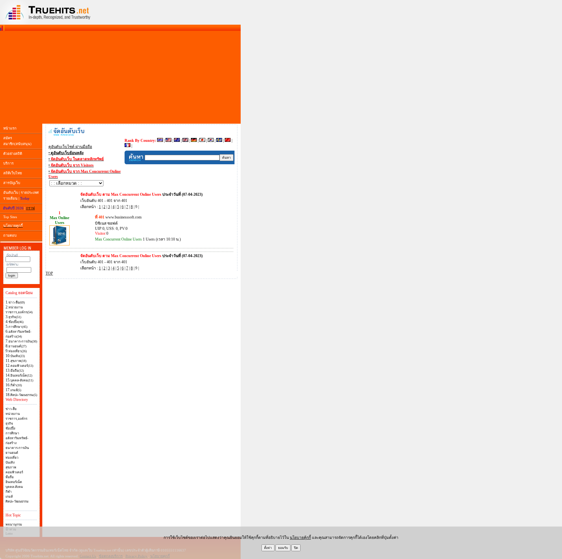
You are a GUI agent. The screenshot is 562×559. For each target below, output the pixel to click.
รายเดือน (10, 198)
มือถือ (10, 477)
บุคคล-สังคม (14, 487)
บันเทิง (10, 462)
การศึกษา (12, 433)
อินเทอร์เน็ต (14, 482)
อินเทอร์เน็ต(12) (21, 375)
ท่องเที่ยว (12, 457)
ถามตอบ (10, 235)
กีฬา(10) (16, 385)
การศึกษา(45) (17, 327)
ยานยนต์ (12, 452)
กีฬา (9, 491)
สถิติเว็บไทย (12, 173)
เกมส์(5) (15, 390)
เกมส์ (9, 496)
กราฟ (30, 208)
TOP (49, 273)
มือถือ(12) (17, 370)
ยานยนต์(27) (17, 346)
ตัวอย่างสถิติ (12, 153)
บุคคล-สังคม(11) (21, 380)
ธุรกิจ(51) (14, 317)
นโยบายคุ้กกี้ (300, 537)
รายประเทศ (30, 192)
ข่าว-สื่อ (11, 409)
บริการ (8, 163)
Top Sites (10, 217)
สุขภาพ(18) (18, 361)
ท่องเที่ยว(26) (17, 351)
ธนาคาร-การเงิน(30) (22, 341)
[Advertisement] (120, 77)
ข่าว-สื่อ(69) (16, 302)
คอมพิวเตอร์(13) (21, 365)
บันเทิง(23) (17, 356)
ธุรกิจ (9, 423)
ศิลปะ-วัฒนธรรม (17, 501)
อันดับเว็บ (10, 192)
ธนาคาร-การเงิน (17, 448)
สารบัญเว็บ (11, 183)
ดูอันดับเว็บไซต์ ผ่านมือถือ (70, 146)
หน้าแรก (10, 128)
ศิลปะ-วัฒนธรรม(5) (23, 395)
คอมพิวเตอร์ (14, 472)
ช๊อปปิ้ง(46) (15, 322)
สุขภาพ (11, 467)
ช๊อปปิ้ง (10, 428)
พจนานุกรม (14, 524)
